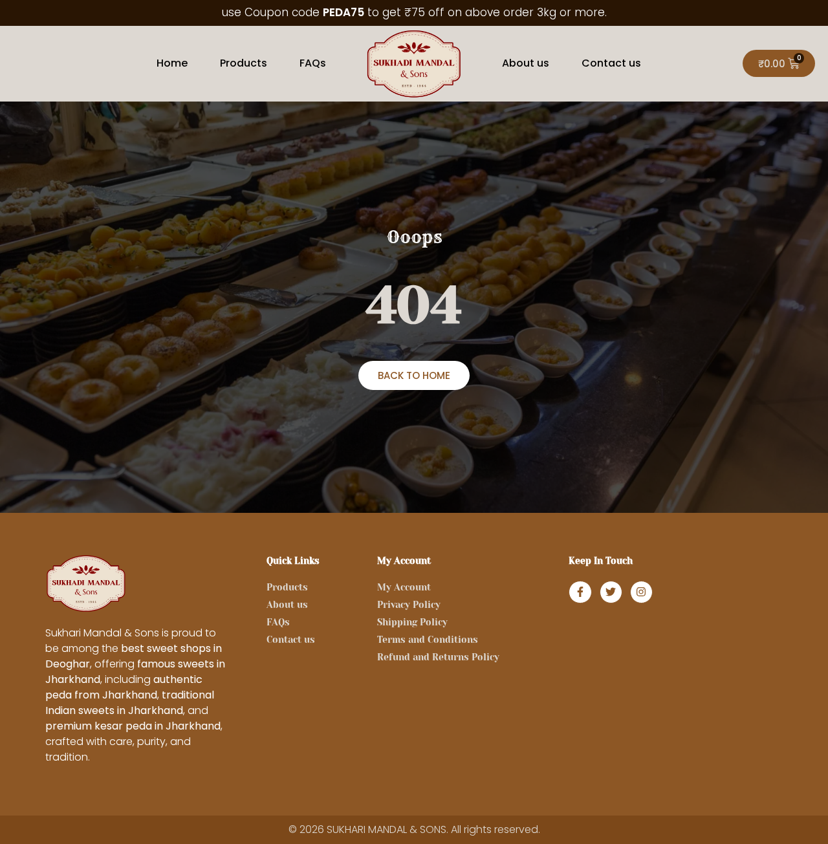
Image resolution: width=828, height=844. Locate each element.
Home (172, 63)
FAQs (313, 63)
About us (525, 63)
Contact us (611, 63)
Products (243, 63)
